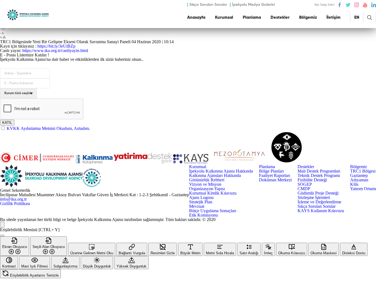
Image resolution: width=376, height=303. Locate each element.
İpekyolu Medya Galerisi (253, 5)
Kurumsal (224, 17)
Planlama (252, 17)
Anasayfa (196, 17)
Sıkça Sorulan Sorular (208, 5)
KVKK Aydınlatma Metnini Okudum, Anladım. (48, 128)
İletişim (333, 17)
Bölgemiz (308, 17)
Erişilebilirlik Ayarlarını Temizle (34, 275)
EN (356, 17)
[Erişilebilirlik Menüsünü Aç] (2, 225)
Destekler (280, 17)
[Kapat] (2, 235)
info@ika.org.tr (13, 199)
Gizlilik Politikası (15, 203)
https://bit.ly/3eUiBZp (56, 46)
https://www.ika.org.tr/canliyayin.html (55, 50)
